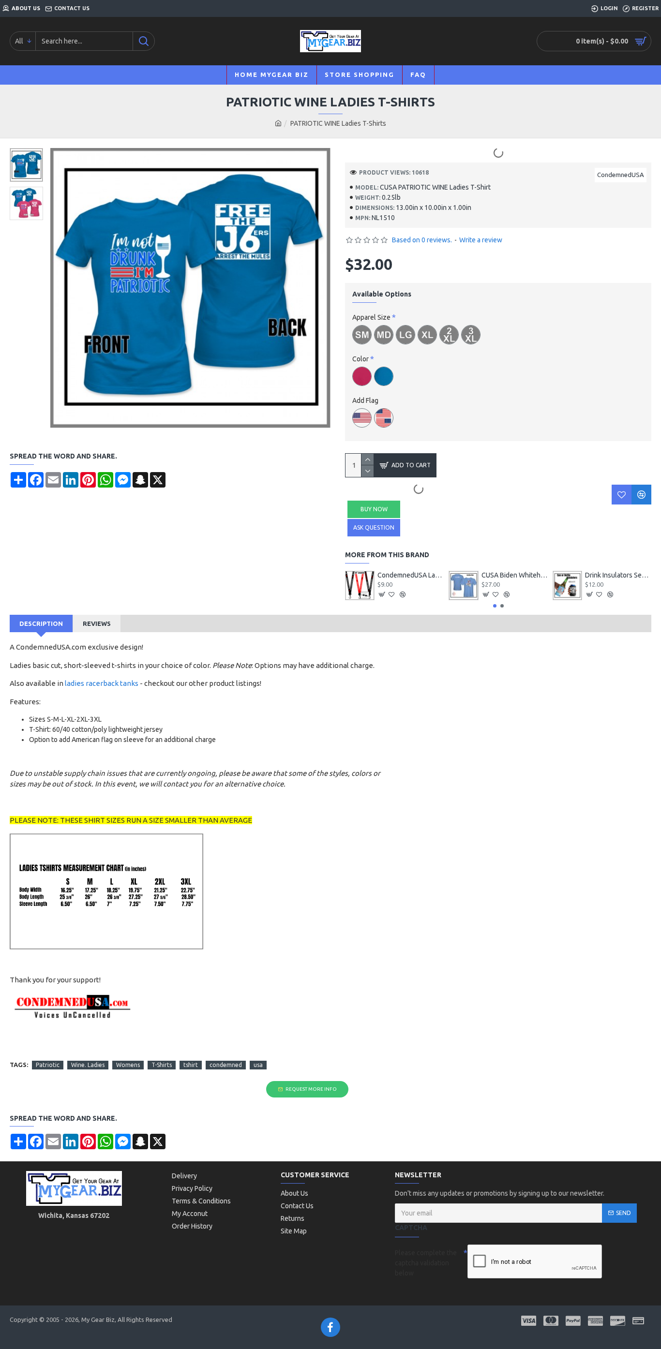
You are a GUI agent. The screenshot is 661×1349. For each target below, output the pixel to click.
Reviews (97, 623)
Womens (128, 1065)
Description (41, 623)
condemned (226, 1065)
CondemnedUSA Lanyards (410, 575)
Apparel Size (371, 317)
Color (360, 359)
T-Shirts (161, 1065)
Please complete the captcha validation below (426, 1263)
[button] (494, 606)
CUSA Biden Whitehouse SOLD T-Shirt (514, 575)
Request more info (311, 1089)
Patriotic (48, 1065)
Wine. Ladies (88, 1065)
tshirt (190, 1065)
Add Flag (365, 400)
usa (258, 1065)
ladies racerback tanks (101, 683)
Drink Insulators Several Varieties (618, 575)
